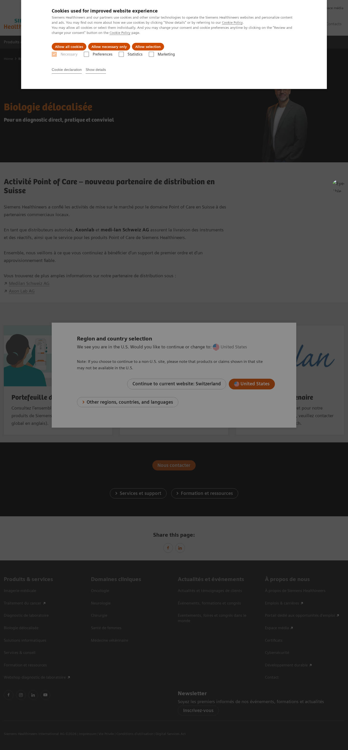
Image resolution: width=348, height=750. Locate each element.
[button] (338, 186)
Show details (96, 70)
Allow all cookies (69, 47)
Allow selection (148, 47)
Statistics (135, 54)
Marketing (166, 54)
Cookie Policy (232, 22)
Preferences (102, 54)
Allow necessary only (109, 47)
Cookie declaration (67, 70)
